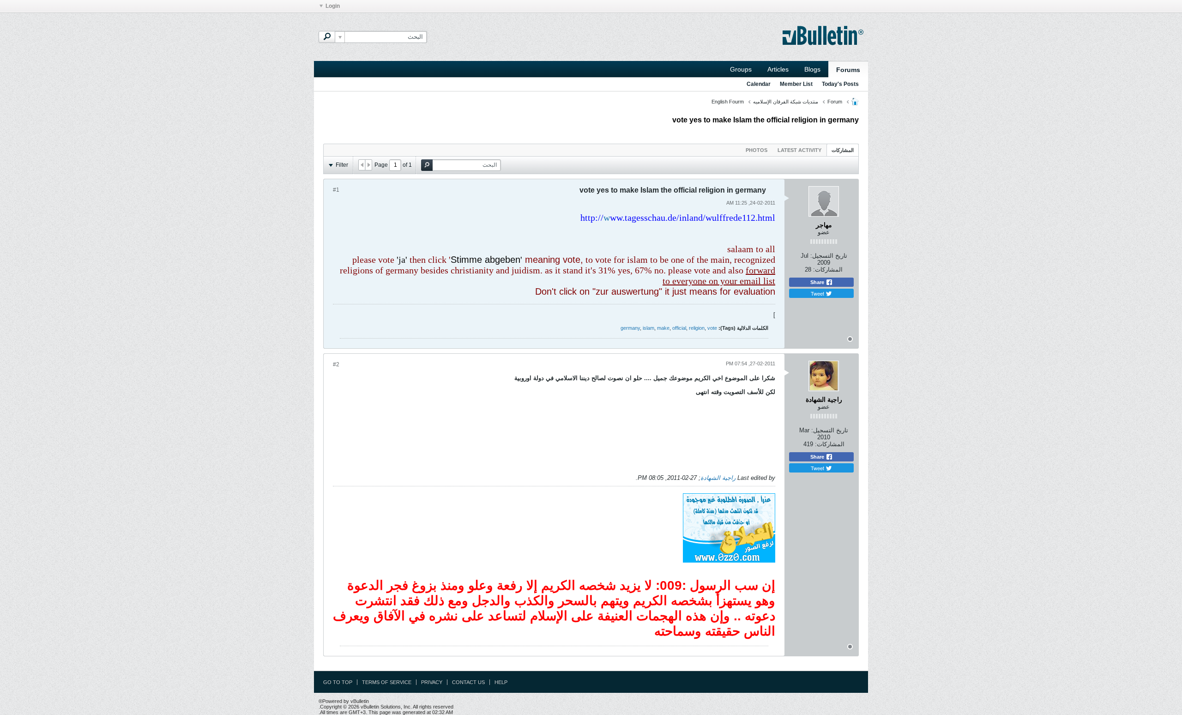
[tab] (842, 150)
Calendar (759, 84)
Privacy (431, 682)
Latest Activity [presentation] (799, 150)
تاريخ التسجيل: (828, 255)
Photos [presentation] (756, 150)
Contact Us (468, 682)
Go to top (337, 682)
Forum (834, 101)
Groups (741, 69)
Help (501, 682)
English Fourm (728, 101)
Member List (796, 84)
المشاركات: (828, 269)
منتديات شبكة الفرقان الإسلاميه (785, 101)
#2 (336, 364)
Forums (848, 69)
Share (818, 282)
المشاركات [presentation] (843, 150)
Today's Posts (840, 84)
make (663, 328)
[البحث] (327, 37)
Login (333, 6)
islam (648, 328)
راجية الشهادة (718, 477)
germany (630, 328)
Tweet (818, 293)
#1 (336, 190)
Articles (778, 69)
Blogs (812, 69)
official (679, 328)
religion (697, 328)
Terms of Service (386, 682)
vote (712, 328)
